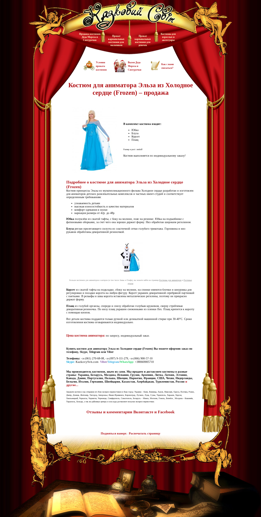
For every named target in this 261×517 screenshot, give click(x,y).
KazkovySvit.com (87, 361)
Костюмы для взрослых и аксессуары (168, 37)
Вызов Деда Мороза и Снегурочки (134, 66)
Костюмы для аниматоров (170, 280)
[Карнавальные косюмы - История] (86, 499)
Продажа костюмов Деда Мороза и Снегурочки (90, 37)
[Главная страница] (127, 14)
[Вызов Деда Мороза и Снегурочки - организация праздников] (120, 71)
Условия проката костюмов (101, 66)
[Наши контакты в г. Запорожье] (155, 69)
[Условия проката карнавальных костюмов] (89, 69)
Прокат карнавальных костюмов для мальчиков (116, 41)
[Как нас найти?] (176, 505)
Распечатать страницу (144, 433)
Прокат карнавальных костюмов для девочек (143, 41)
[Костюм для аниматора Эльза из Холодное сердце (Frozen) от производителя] (94, 174)
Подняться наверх (114, 433)
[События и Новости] (122, 481)
